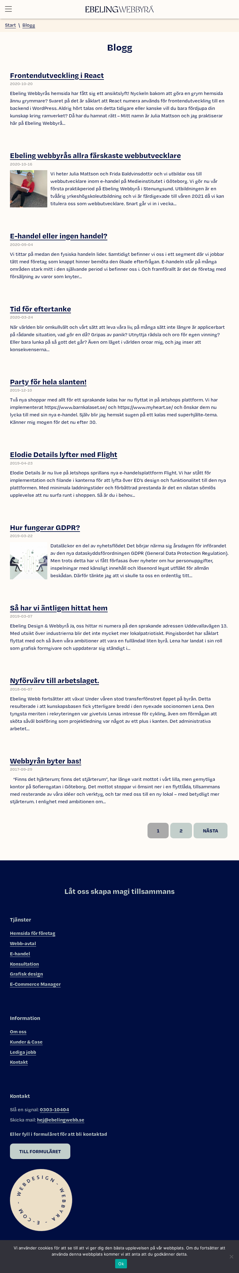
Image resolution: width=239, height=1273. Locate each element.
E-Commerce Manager (35, 984)
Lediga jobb (23, 1052)
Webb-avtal (23, 943)
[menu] (10, 9)
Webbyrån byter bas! (45, 760)
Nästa (210, 830)
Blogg (28, 25)
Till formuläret (40, 1151)
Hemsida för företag (32, 933)
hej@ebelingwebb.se (60, 1120)
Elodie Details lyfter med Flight (63, 454)
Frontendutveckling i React (57, 75)
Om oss (18, 1031)
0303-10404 (54, 1109)
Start (10, 25)
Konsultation (24, 964)
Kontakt (19, 1062)
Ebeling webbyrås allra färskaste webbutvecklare (95, 155)
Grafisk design (26, 974)
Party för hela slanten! (48, 381)
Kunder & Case (26, 1042)
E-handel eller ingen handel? (58, 235)
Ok (121, 1263)
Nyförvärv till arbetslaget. (54, 680)
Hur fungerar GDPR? (45, 527)
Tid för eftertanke (40, 308)
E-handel (20, 953)
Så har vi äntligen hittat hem (59, 607)
